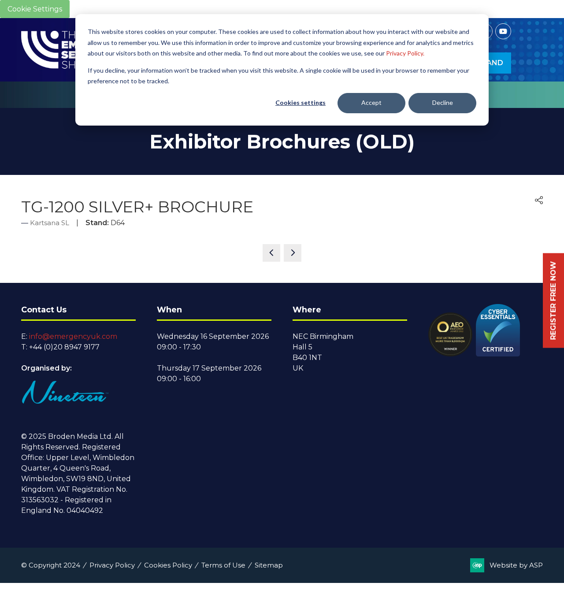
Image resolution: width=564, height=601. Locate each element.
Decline (442, 102)
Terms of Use (223, 565)
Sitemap (269, 565)
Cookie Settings (34, 9)
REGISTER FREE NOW (553, 300)
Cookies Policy (168, 565)
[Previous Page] (271, 253)
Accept (371, 102)
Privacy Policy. (405, 53)
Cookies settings (300, 102)
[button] (539, 200)
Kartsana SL (49, 223)
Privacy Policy (112, 565)
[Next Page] (292, 253)
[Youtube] (503, 31)
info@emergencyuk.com (73, 336)
